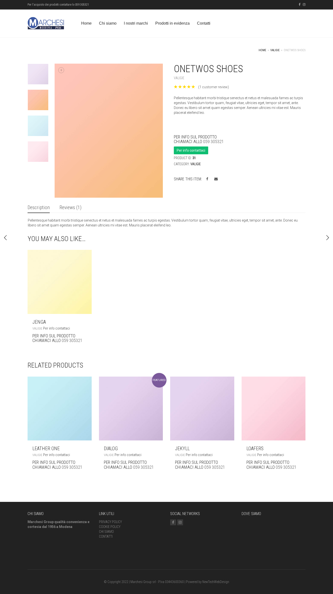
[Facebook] (299, 4)
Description (39, 207)
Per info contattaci (191, 150)
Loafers (255, 448)
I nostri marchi (136, 23)
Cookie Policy (109, 527)
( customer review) (213, 87)
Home (86, 23)
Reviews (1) (70, 207)
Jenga (39, 322)
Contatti (203, 23)
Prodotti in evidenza (172, 23)
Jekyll (182, 448)
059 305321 (213, 141)
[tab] (39, 208)
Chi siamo (108, 23)
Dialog (111, 448)
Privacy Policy (110, 522)
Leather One (46, 448)
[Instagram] (304, 4)
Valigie (275, 50)
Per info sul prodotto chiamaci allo (311, 238)
